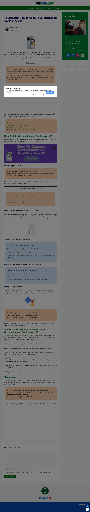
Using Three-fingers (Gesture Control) (18, 125)
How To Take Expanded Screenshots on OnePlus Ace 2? (23, 129)
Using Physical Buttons (14, 123)
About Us (39, 8)
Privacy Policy (82, 504)
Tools (57, 8)
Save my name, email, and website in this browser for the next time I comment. (29, 472)
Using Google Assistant (14, 127)
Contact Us (48, 8)
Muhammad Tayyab (14, 27)
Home (31, 8)
